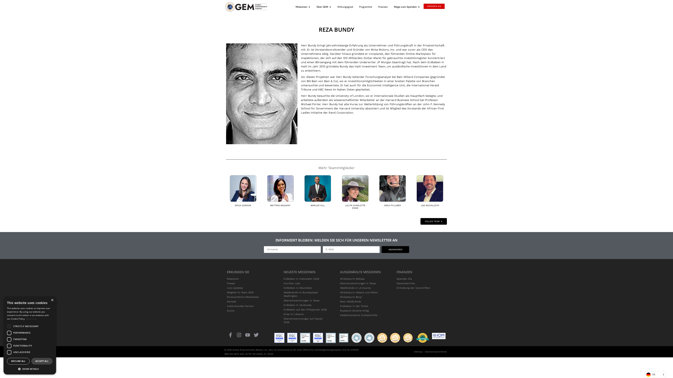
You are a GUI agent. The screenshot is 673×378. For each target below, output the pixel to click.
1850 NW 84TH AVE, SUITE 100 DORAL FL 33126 (248, 354)
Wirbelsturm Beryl (351, 297)
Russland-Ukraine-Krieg (354, 310)
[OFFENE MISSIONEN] (309, 7)
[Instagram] (239, 334)
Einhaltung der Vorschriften (413, 287)
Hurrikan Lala (292, 283)
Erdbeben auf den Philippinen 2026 (305, 309)
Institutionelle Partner (240, 306)
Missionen (233, 278)
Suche (230, 310)
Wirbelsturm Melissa (352, 278)
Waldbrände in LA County (355, 287)
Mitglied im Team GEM (240, 292)
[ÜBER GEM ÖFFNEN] (330, 7)
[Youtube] (247, 334)
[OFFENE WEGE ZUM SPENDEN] (419, 7)
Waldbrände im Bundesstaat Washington (301, 294)
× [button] (52, 300)
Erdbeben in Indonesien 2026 (301, 278)
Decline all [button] (18, 361)
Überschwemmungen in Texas (301, 300)
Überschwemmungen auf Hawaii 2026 (303, 320)
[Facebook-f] (230, 334)
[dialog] (30, 335)
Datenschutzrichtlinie (436, 352)
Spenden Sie (404, 278)
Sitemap (418, 352)
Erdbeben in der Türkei (354, 306)
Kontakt (231, 301)
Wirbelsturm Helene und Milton (359, 292)
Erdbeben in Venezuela (297, 305)
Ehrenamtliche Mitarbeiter (243, 297)
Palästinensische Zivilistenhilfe (358, 315)
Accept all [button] (42, 361)
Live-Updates (235, 287)
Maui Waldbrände (350, 301)
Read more (31, 318)
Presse (231, 283)
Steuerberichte (406, 283)
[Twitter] (256, 334)
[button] (30, 369)
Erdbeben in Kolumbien (298, 287)
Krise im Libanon (294, 314)
